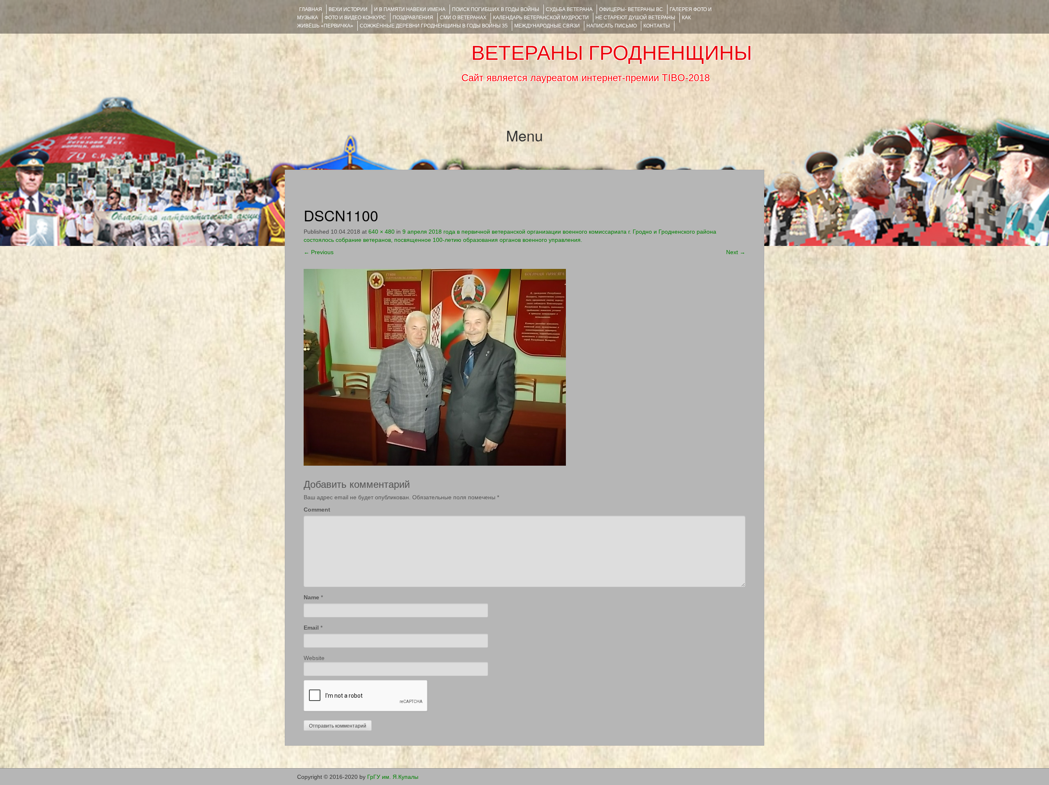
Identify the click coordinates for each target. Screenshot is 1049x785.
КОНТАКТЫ (656, 26)
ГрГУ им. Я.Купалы (392, 777)
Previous (319, 252)
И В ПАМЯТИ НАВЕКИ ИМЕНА (409, 9)
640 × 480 (381, 231)
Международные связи (547, 26)
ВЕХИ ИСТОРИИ (348, 9)
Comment (317, 509)
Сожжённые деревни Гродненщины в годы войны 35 (434, 26)
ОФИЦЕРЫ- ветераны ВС (631, 9)
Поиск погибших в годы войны (495, 9)
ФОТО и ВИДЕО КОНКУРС (355, 17)
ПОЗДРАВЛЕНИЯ (413, 17)
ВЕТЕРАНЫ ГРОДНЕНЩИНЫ (611, 53)
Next (735, 252)
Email (311, 627)
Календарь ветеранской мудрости (541, 17)
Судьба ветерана (569, 9)
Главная (310, 9)
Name (311, 597)
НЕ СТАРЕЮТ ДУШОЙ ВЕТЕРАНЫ (635, 17)
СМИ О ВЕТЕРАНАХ (463, 17)
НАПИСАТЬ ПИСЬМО (611, 26)
